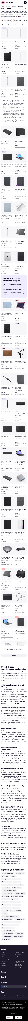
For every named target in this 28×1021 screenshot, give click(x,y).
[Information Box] (10, 25)
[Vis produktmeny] (25, 8)
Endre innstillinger (14, 1013)
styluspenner (9, 718)
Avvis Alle (9, 1017)
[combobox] (22, 25)
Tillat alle (19, 1017)
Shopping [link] (8, 6)
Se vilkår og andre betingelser (10, 121)
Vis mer (25, 14)
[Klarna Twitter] (17, 995)
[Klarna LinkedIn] (11, 995)
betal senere (10, 821)
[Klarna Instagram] (24, 995)
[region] (14, 1010)
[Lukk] (25, 1002)
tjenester (6, 774)
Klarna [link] (2, 6)
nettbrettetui (6, 752)
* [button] (20, 46)
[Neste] (24, 20)
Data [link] (13, 6)
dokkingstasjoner (20, 675)
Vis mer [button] (14, 655)
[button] (25, 41)
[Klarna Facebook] (4, 995)
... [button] (15, 6)
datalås (21, 732)
